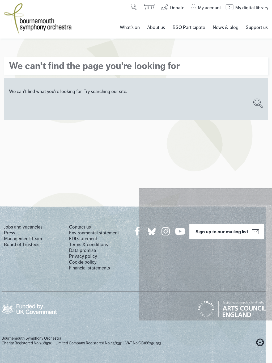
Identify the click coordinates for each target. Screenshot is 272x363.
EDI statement (83, 238)
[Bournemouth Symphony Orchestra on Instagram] (166, 231)
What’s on (130, 27)
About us (156, 27)
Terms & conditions (88, 244)
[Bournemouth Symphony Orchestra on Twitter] (151, 231)
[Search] (134, 7)
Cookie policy (82, 262)
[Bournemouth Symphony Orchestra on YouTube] (180, 231)
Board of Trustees (21, 244)
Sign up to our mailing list (222, 232)
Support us (257, 27)
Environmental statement (94, 232)
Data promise (82, 250)
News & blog (226, 27)
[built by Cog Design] (260, 343)
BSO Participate (189, 27)
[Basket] (149, 7)
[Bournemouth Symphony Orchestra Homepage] (38, 18)
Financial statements (89, 268)
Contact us (80, 227)
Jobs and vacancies (23, 227)
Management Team (23, 238)
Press (9, 232)
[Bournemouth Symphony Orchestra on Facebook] (137, 231)
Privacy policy (83, 256)
